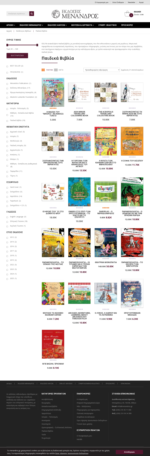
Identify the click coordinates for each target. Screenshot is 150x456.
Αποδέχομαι (129, 452)
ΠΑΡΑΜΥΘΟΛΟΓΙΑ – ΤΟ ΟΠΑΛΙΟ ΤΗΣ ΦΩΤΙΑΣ (53, 263)
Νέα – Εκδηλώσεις (84, 406)
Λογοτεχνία (46, 424)
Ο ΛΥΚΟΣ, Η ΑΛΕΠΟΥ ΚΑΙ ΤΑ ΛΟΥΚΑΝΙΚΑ (106, 314)
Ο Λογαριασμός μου (101, 2)
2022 (13, 264)
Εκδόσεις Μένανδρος (20, 88)
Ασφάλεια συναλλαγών (86, 417)
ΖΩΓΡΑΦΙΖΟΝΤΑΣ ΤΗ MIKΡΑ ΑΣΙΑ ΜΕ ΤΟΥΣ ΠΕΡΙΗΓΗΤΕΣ (132, 114)
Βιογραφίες (46, 403)
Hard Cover (15, 187)
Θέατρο (14, 159)
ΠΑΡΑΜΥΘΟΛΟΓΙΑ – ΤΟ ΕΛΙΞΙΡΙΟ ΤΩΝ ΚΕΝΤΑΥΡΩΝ (132, 264)
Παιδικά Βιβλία (17, 120)
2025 (13, 278)
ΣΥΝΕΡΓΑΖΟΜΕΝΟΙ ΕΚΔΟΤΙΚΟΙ (89, 383)
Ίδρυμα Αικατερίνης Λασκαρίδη (23, 92)
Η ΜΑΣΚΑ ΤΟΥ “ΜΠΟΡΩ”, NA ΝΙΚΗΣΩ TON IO (53, 114)
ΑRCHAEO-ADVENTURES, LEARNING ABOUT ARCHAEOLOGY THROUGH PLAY (79, 316)
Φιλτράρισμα (17, 55)
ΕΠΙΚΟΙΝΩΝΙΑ (125, 383)
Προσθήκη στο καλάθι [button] (56, 120)
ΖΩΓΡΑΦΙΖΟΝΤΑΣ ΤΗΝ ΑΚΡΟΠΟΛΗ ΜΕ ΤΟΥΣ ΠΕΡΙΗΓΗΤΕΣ (53, 162)
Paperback (15, 201)
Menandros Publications (20, 83)
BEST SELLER (16, 66)
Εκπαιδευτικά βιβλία (49, 406)
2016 (13, 246)
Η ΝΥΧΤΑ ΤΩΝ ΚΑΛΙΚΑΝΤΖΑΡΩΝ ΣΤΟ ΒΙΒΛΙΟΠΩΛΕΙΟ (105, 162)
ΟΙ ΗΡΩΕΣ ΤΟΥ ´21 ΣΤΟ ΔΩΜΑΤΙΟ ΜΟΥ (53, 212)
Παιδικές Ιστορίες (18, 145)
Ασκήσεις (15, 154)
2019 (13, 260)
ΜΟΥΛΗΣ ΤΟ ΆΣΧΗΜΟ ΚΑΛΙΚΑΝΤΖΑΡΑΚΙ (53, 314)
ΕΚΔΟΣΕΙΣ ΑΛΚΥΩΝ (46, 383)
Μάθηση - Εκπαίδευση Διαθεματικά (23, 165)
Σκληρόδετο (16, 192)
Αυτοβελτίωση (47, 399)
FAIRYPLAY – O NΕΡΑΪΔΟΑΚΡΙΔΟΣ (105, 212)
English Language (18, 217)
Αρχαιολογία (16, 150)
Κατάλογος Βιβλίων (23, 31)
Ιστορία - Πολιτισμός (19, 108)
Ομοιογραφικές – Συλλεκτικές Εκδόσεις (57, 427)
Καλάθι (79, 439)
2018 (13, 255)
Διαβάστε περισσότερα (57, 217)
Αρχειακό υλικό (17, 132)
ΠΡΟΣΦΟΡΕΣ (16, 72)
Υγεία (44, 434)
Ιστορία (14, 136)
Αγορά (141, 2)
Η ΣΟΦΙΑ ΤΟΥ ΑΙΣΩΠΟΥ (132, 160)
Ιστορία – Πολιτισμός (50, 417)
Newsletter (131, 2)
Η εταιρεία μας (82, 399)
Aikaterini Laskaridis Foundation (23, 97)
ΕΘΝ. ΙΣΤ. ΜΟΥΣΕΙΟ (66, 383)
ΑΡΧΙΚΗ (9, 384)
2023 (13, 269)
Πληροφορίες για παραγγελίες (88, 410)
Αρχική (9, 31)
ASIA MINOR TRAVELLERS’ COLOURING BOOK (79, 114)
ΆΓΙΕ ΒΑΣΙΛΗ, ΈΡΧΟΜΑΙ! (53, 364)
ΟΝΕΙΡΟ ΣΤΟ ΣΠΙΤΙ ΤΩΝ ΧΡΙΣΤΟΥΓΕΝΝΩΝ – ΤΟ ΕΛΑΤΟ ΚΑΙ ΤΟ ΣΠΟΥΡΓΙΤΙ (79, 214)
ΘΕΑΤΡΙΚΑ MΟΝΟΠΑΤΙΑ (106, 262)
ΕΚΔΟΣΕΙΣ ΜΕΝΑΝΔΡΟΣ (26, 383)
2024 (13, 274)
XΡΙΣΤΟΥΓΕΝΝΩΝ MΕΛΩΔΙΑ (132, 314)
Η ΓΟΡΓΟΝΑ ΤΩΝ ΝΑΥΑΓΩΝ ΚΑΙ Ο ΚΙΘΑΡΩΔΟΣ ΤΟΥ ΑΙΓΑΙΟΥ (79, 163)
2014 (13, 242)
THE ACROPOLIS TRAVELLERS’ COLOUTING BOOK (105, 114)
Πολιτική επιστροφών (85, 413)
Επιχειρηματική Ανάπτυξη (51, 410)
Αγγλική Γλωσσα (18, 226)
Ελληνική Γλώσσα (18, 221)
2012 (13, 237)
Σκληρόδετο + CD (18, 205)
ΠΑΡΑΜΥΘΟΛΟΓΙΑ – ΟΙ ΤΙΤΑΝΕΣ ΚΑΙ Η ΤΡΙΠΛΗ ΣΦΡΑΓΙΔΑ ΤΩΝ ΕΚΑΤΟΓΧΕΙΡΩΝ (79, 265)
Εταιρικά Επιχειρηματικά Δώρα (88, 403)
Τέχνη (14, 176)
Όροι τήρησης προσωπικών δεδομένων (92, 420)
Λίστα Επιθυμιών (118, 2)
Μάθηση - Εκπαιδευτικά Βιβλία (22, 114)
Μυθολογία (16, 141)
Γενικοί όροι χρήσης (84, 424)
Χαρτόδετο (16, 196)
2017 (13, 251)
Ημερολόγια (46, 413)
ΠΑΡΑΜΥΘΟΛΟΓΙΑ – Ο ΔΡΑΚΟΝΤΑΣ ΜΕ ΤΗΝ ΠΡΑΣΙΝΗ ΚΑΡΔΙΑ (132, 213)
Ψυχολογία (46, 438)
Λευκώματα (46, 420)
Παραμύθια (16, 171)
